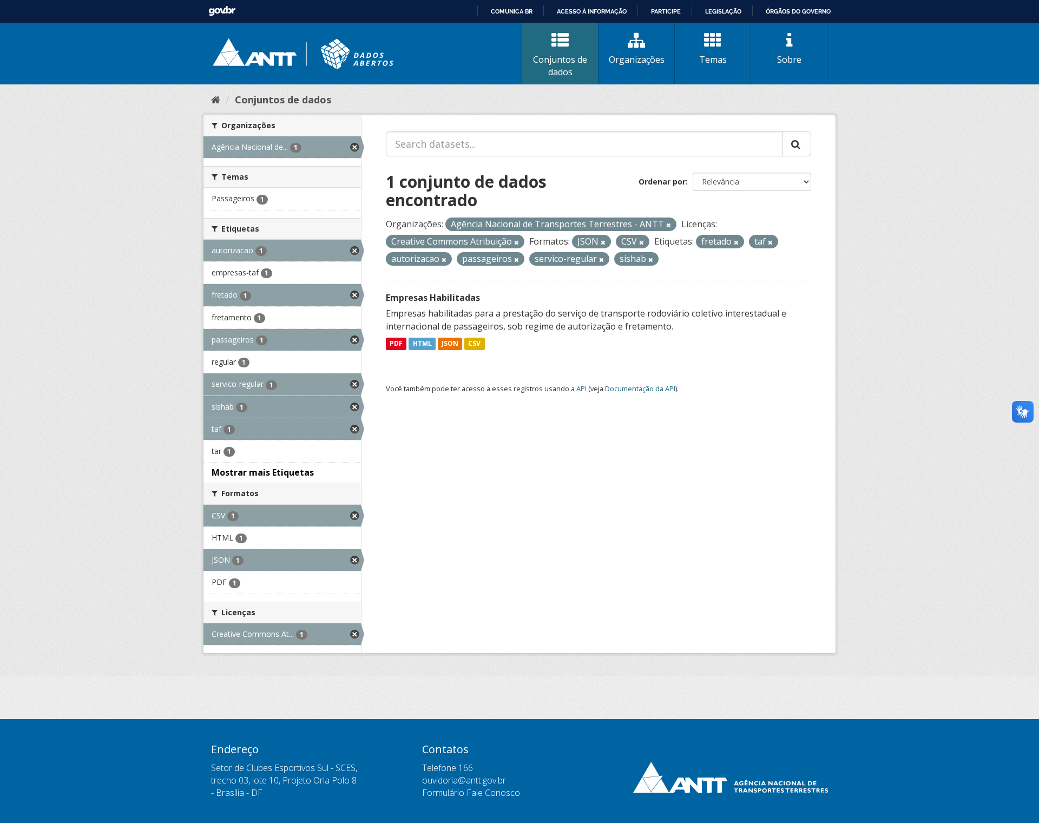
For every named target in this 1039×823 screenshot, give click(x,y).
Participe (666, 11)
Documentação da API (640, 388)
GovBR (221, 11)
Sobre (789, 59)
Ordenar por (662, 181)
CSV (474, 343)
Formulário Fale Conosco (471, 793)
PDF (396, 343)
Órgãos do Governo (798, 11)
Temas (713, 59)
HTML (422, 343)
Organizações (637, 59)
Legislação (723, 11)
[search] (796, 143)
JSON (450, 343)
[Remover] (668, 225)
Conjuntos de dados (560, 66)
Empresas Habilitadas (433, 298)
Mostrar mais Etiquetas (263, 472)
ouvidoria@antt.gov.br (464, 780)
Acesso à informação (592, 11)
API (581, 388)
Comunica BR (511, 11)
